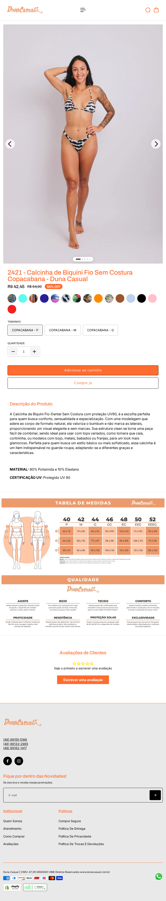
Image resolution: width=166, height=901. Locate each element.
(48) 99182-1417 (15, 748)
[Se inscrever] (155, 795)
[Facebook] (7, 761)
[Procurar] (148, 10)
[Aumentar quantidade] (34, 351)
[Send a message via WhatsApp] (159, 876)
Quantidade (16, 343)
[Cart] (156, 10)
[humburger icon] (83, 10)
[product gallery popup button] (83, 144)
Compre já (83, 383)
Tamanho (14, 321)
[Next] (156, 144)
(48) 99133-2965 (15, 744)
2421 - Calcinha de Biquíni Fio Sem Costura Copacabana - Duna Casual (70, 275)
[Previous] (10, 144)
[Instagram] (18, 761)
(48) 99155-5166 (15, 739)
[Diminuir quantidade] (13, 351)
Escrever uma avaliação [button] (83, 680)
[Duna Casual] (33, 10)
